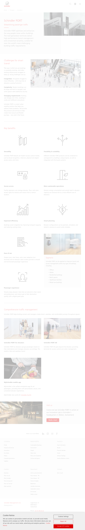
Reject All (63, 521)
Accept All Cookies (63, 526)
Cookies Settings (63, 516)
